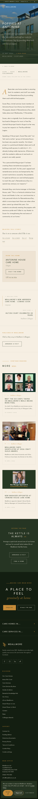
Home (4, 71)
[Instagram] (10, 661)
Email (3, 241)
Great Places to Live (8, 703)
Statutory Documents (9, 738)
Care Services (6, 683)
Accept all (8, 793)
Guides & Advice (7, 690)
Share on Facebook (6, 238)
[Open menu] (34, 7)
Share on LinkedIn (16, 238)
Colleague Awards (7, 717)
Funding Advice (6, 734)
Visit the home (15, 271)
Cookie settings (7, 752)
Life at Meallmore (7, 700)
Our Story (5, 697)
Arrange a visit (12, 343)
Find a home (19, 561)
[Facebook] (4, 661)
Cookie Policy (6, 748)
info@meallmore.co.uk (9, 778)
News (12, 71)
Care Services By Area (9, 686)
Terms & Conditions (8, 745)
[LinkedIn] (15, 661)
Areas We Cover (7, 679)
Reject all (19, 793)
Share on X (24, 238)
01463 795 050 (26, 607)
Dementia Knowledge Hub (10, 693)
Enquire (9, 607)
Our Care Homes (7, 676)
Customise (29, 793)
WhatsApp (31, 238)
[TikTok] (20, 661)
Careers (4, 710)
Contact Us (5, 731)
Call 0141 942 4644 (11, 277)
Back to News (8, 66)
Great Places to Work (9, 707)
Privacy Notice (6, 741)
